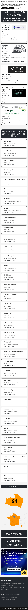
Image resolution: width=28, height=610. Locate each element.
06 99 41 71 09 (11, 241)
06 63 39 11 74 (11, 366)
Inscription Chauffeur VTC (14, 543)
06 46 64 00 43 (11, 213)
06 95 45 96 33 (11, 184)
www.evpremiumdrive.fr (14, 121)
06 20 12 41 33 (11, 452)
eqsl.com (5, 100)
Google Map (5, 102)
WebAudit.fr (24, 608)
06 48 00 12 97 (11, 327)
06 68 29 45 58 (11, 404)
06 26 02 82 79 (11, 394)
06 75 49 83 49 (11, 433)
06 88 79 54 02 (11, 318)
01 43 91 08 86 (11, 356)
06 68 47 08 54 (11, 423)
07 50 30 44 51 (11, 346)
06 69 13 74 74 (11, 203)
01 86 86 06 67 (11, 146)
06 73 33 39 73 (6, 119)
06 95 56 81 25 (11, 193)
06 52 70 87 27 (11, 270)
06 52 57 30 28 (11, 413)
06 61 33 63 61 (11, 222)
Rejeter (11, 8)
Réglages (18, 5)
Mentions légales (12, 608)
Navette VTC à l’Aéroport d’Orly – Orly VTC (6, 28)
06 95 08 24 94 (6, 36)
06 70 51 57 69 (11, 232)
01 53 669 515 (6, 96)
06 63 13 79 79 (11, 480)
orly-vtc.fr (12, 38)
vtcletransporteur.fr (13, 81)
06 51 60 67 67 (11, 279)
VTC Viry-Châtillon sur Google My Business (13, 61)
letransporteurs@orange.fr (14, 83)
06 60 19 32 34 (11, 260)
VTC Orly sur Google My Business (10, 40)
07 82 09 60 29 (11, 375)
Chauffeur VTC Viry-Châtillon (5, 47)
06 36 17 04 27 (11, 155)
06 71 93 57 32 (11, 174)
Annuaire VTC (15, 533)
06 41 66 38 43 (11, 461)
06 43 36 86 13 (11, 385)
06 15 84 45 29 (11, 337)
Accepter (4, 8)
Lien (10, 123)
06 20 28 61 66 (11, 471)
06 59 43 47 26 (11, 251)
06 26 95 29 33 (11, 442)
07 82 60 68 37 (11, 289)
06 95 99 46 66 (11, 165)
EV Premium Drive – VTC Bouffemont (13, 107)
